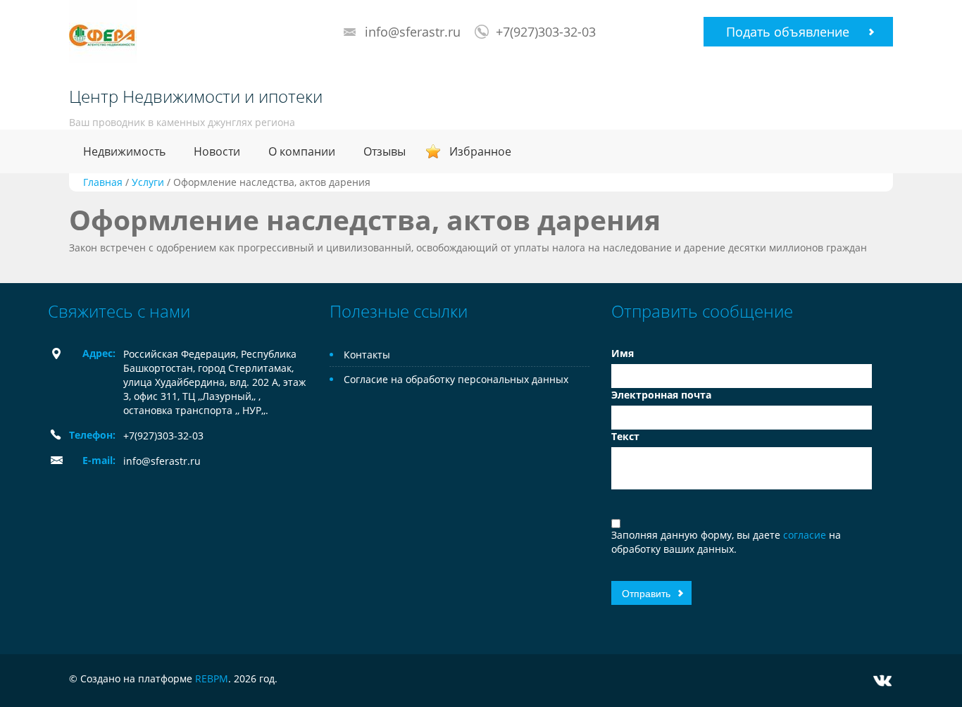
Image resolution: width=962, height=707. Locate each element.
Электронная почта (661, 394)
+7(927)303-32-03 (546, 31)
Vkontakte (882, 680)
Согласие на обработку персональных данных (456, 379)
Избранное (480, 151)
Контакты (367, 354)
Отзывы (384, 151)
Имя (622, 353)
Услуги (148, 182)
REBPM (211, 678)
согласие (806, 535)
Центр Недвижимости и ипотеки (196, 96)
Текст (625, 436)
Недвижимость (124, 151)
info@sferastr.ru (413, 31)
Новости (217, 151)
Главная (103, 182)
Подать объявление (787, 31)
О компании (301, 151)
